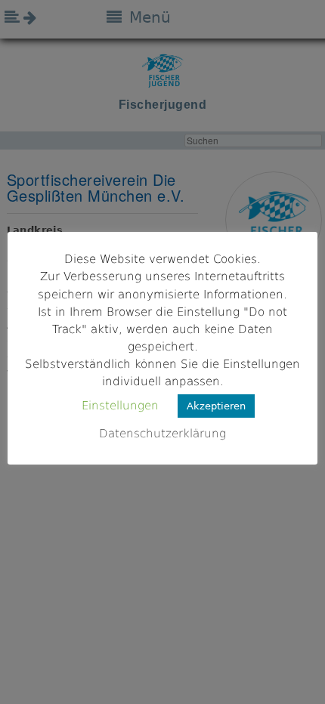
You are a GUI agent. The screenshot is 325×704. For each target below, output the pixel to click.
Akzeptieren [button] (216, 406)
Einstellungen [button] (120, 405)
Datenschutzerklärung (162, 433)
